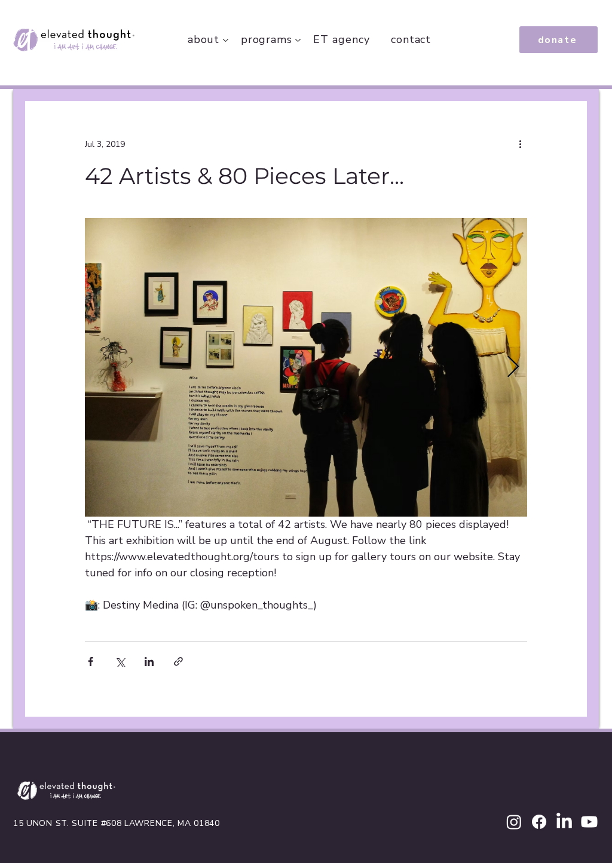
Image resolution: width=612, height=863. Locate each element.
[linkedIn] (564, 821)
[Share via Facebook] (90, 661)
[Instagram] (514, 821)
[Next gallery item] (513, 367)
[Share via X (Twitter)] (120, 661)
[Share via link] (178, 661)
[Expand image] (306, 367)
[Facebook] (539, 821)
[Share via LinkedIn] (149, 661)
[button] (266, 39)
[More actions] (520, 144)
